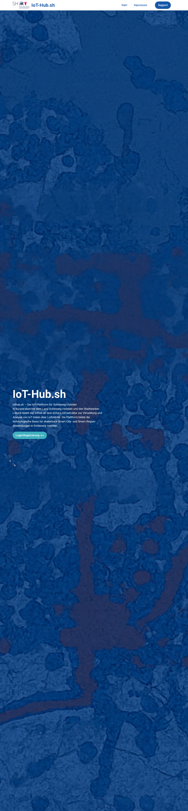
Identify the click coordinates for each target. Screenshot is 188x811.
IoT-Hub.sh (43, 5)
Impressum (140, 5)
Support (163, 5)
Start (124, 5)
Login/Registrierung (27, 435)
